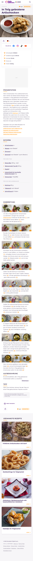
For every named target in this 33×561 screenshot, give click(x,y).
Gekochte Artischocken (10, 134)
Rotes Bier (8, 163)
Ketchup (15, 113)
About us (16, 543)
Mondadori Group (7, 550)
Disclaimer (13, 548)
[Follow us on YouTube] (25, 46)
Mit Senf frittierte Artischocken (12, 132)
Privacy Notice (6, 546)
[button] (24, 381)
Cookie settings (7, 548)
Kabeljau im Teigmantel (11, 528)
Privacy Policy (14, 546)
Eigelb (7, 169)
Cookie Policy (21, 546)
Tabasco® (8, 188)
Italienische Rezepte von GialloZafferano (13, 2)
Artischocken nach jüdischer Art (12, 128)
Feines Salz (8, 177)
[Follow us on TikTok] (21, 46)
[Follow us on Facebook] (14, 46)
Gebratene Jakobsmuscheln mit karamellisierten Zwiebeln (15, 501)
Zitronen (7, 151)
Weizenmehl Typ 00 (11, 166)
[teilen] (4, 41)
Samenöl (7, 154)
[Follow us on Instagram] (17, 46)
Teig (12, 105)
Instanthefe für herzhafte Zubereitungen (13, 173)
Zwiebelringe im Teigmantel (13, 472)
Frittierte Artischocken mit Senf (15, 443)
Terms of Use (21, 543)
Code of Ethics (20, 548)
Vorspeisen (4, 6)
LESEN (27, 447)
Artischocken (9, 145)
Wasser (7, 148)
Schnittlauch (9, 191)
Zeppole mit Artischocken (10, 130)
